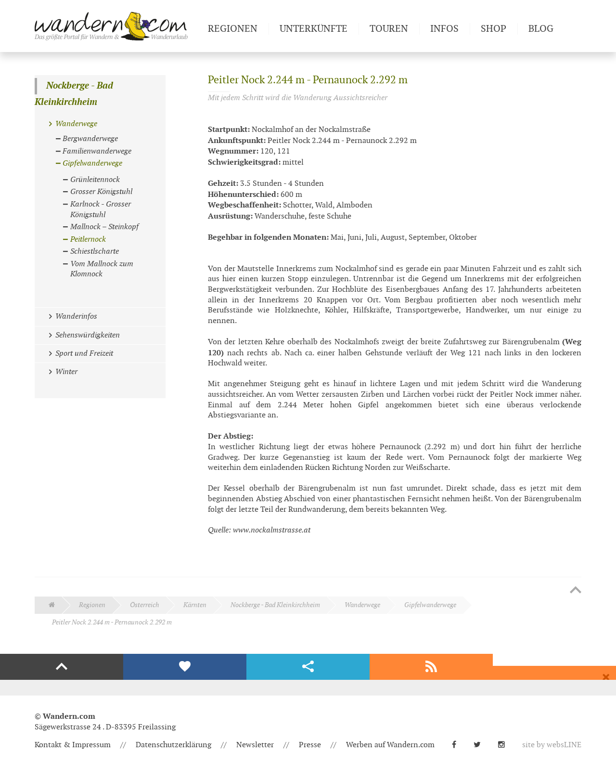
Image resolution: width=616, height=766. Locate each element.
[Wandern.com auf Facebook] (458, 745)
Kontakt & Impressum (73, 745)
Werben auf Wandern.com (390, 745)
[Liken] (184, 667)
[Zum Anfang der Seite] (575, 591)
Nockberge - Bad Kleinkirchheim (74, 94)
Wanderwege (362, 605)
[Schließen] (606, 677)
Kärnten (194, 605)
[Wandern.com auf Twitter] (481, 745)
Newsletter (255, 745)
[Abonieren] (431, 667)
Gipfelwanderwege (430, 605)
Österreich (144, 605)
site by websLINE (551, 745)
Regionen (92, 605)
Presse (310, 745)
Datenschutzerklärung (173, 745)
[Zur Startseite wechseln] (117, 26)
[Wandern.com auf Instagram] (505, 745)
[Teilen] (308, 667)
